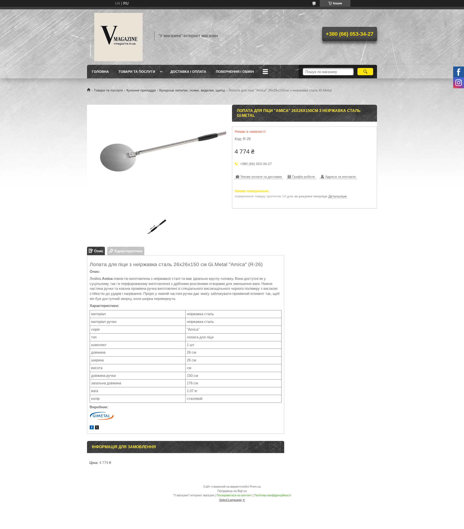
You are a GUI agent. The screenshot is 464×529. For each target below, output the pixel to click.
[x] (97, 428)
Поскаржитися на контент (234, 495)
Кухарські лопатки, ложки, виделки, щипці (192, 90)
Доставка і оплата (188, 72)
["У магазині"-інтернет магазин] (118, 35)
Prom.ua (255, 486)
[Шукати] (365, 71)
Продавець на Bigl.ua (232, 491)
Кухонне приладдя (141, 90)
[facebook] (92, 428)
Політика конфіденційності (272, 495)
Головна (100, 72)
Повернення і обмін (235, 72)
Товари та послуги (136, 72)
